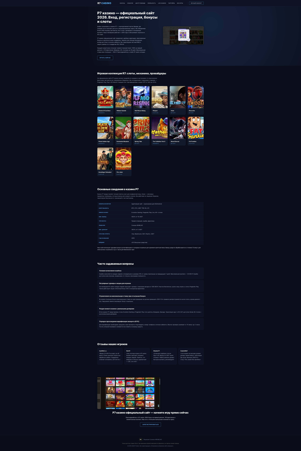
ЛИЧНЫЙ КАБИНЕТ (196, 3)
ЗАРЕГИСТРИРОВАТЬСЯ (150, 424)
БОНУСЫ (122, 3)
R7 (104, 3)
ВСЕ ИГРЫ (180, 3)
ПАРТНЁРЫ (171, 3)
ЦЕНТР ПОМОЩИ (140, 3)
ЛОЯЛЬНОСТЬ (152, 3)
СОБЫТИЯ (130, 3)
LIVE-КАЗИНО (162, 3)
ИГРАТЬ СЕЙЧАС (105, 58)
